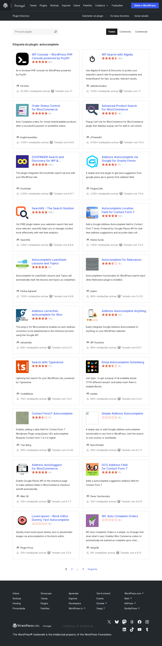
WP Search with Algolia (117, 54)
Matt (128, 598)
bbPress (130, 603)
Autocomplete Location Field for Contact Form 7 (118, 210)
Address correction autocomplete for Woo (47, 312)
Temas (44, 598)
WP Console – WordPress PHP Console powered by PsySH (52, 56)
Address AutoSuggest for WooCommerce (47, 466)
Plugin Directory (21, 16)
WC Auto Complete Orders (120, 516)
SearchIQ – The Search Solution (53, 208)
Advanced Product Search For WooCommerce (119, 107)
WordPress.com (134, 593)
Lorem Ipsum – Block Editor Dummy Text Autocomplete (50, 517)
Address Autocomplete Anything (124, 311)
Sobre (16, 593)
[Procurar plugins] (55, 32)
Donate (102, 603)
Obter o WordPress (145, 5)
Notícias (17, 598)
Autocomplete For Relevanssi (121, 259)
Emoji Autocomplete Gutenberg (123, 362)
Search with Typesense (47, 362)
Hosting (17, 603)
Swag (101, 608)
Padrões (45, 608)
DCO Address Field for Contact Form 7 (115, 466)
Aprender (74, 593)
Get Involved (103, 593)
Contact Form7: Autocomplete (52, 413)
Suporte (73, 598)
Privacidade (19, 608)
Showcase (46, 593)
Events (100, 598)
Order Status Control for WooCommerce (46, 107)
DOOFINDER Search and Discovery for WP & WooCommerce (48, 159)
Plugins (44, 603)
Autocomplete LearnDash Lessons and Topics (49, 261)
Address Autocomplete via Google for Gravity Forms (120, 158)
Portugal (47, 626)
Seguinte (92, 569)
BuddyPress (132, 608)
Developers (75, 603)
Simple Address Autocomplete (122, 413)
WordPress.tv (77, 608)
